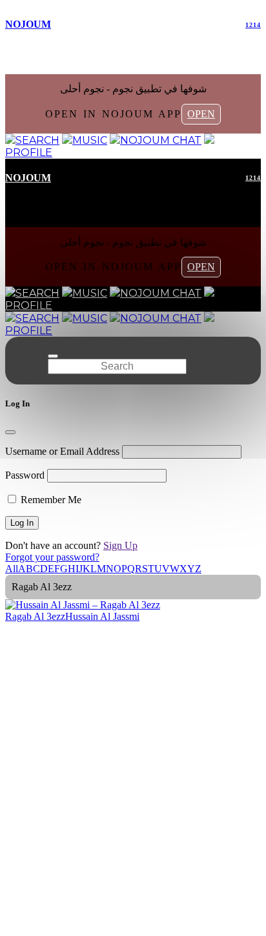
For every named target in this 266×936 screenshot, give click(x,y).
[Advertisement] (133, 762)
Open (201, 113)
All (11, 568)
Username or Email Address (62, 451)
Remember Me (49, 499)
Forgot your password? (52, 557)
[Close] (10, 432)
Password (25, 475)
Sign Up (120, 545)
